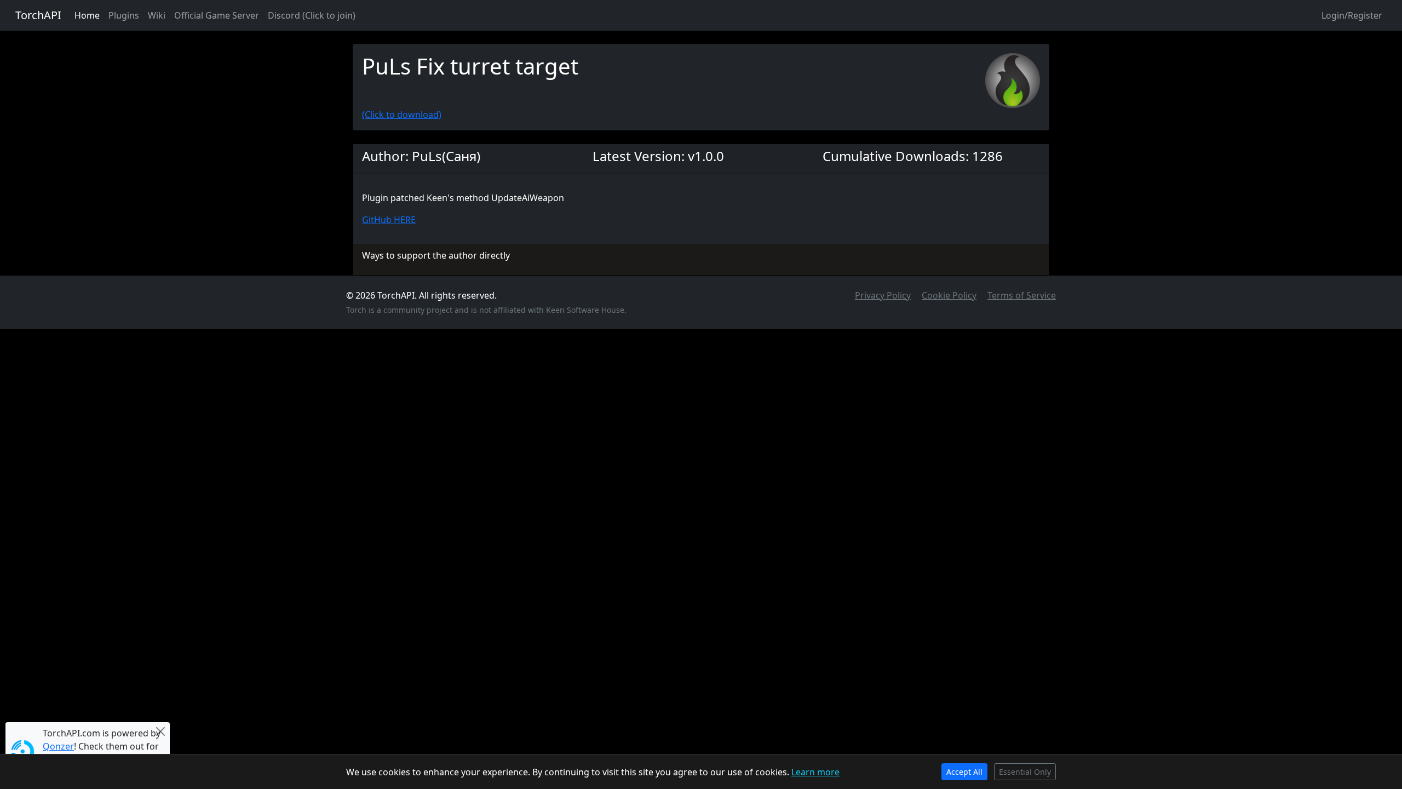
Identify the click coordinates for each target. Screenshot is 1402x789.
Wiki (156, 15)
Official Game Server (216, 15)
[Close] (160, 731)
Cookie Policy (949, 295)
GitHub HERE (389, 220)
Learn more (815, 772)
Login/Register (1351, 15)
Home (87, 15)
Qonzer (58, 746)
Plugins (123, 15)
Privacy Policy (883, 295)
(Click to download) (401, 114)
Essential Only (1025, 772)
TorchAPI (38, 15)
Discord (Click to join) (311, 15)
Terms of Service (1021, 295)
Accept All (964, 772)
